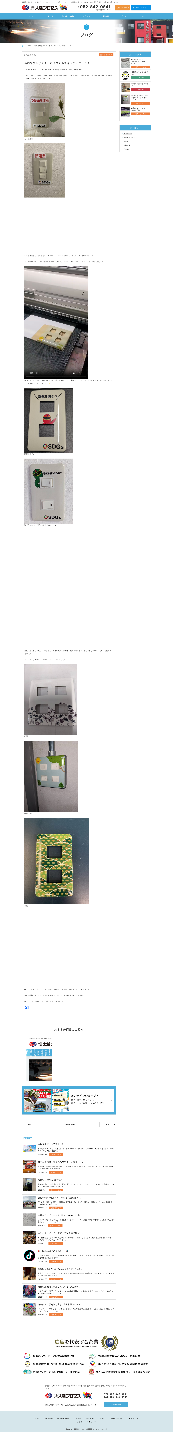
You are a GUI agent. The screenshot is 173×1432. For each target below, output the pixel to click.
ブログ (123, 16)
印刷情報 (126, 145)
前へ (30, 1124)
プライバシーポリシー (86, 1421)
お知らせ (126, 141)
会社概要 (105, 16)
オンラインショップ (140, 7)
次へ (107, 1124)
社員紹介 (86, 16)
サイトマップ (132, 1418)
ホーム (31, 16)
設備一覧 (49, 16)
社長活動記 (127, 133)
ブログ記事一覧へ (69, 1124)
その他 (126, 149)
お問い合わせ (122, 7)
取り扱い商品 (68, 16)
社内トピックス (129, 137)
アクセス (142, 16)
